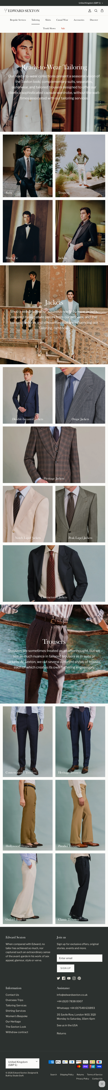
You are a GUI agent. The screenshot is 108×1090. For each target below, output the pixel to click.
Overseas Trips (14, 1000)
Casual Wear (62, 20)
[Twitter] (58, 978)
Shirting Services (16, 1010)
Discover (94, 20)
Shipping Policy (67, 1074)
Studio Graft (18, 1075)
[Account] (89, 10)
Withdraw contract (17, 1032)
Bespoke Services (18, 20)
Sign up (65, 968)
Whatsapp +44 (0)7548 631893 (76, 1007)
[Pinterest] (79, 978)
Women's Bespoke (16, 1016)
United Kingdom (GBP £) (90, 3)
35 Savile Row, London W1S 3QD (76, 1014)
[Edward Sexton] (21, 11)
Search (53, 1074)
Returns (61, 1033)
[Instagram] (74, 978)
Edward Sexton (20, 1072)
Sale (63, 28)
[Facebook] (63, 978)
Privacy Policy (82, 1078)
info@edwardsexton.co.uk (72, 994)
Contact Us (12, 994)
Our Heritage (13, 1021)
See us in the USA (67, 1025)
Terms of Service (94, 1074)
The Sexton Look (16, 1026)
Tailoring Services (16, 1005)
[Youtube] (68, 978)
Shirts (48, 20)
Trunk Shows (49, 28)
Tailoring (36, 20)
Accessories (79, 20)
